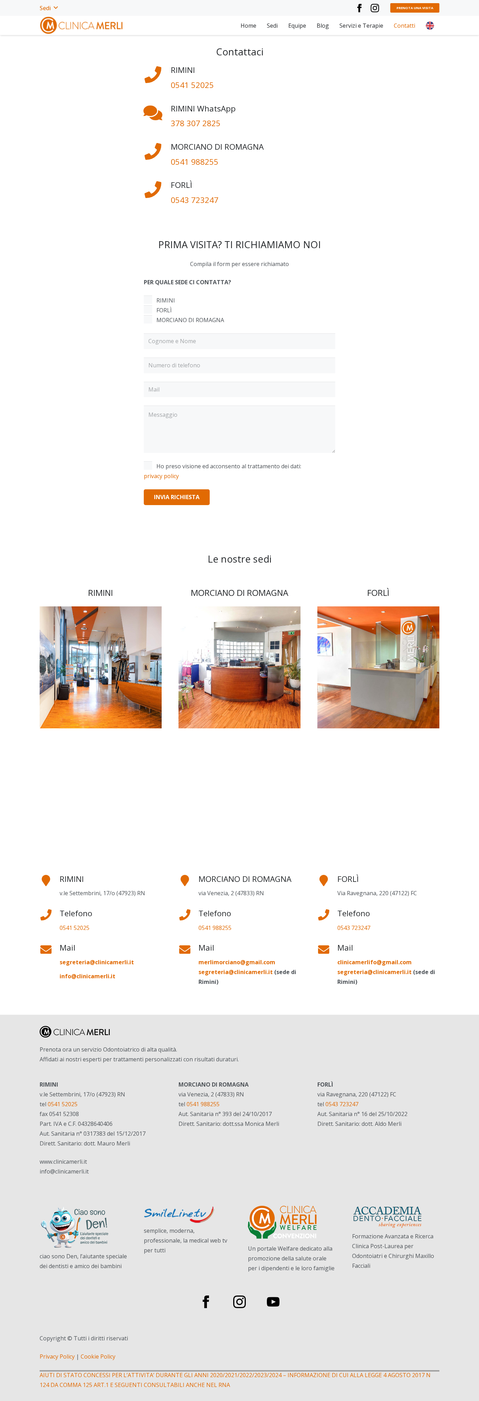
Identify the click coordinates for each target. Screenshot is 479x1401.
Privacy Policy (57, 1356)
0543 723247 (194, 200)
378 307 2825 (196, 123)
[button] (48, 8)
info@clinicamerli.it (87, 976)
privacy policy (161, 476)
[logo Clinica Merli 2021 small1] (81, 25)
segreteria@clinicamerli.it (235, 972)
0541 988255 (194, 161)
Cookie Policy (98, 1356)
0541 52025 (192, 85)
